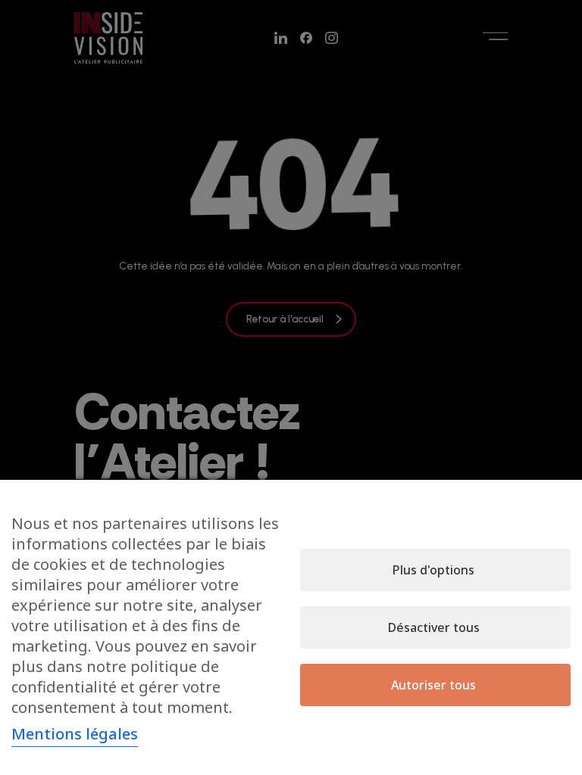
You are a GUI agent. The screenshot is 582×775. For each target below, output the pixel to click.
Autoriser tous (433, 685)
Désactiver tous (434, 627)
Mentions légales (74, 734)
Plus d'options (433, 570)
